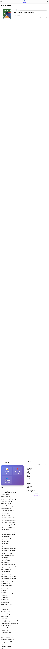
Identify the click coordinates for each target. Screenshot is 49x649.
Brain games (3, 613)
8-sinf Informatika (5, 562)
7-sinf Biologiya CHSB (5, 545)
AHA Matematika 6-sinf (6, 581)
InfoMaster (15, 17)
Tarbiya (28, 487)
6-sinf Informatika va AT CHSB (7, 534)
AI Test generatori (5, 588)
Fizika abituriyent (4, 630)
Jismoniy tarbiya (30, 489)
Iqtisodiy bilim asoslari (31, 491)
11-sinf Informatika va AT (6, 506)
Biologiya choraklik (5, 602)
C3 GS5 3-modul (4, 616)
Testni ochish (43, 18)
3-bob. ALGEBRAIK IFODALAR (7, 510)
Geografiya (29, 486)
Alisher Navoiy (4, 592)
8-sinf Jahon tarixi (5, 567)
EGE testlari (3, 627)
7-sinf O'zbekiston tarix (6, 553)
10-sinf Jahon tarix (5, 503)
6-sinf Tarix (3, 539)
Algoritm (3, 590)
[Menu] (1, 1)
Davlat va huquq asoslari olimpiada (8, 623)
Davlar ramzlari (4, 618)
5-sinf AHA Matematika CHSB (7, 517)
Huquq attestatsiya (5, 646)
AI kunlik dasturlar (4, 583)
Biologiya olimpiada (5, 604)
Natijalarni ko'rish (36, 495)
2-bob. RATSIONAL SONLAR (6, 508)
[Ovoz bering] (18, 10)
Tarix (28, 475)
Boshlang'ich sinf (4, 609)
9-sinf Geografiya (5, 573)
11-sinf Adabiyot (4, 505)
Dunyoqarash (4, 491)
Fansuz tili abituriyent (5, 628)
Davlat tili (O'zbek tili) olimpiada (8, 621)
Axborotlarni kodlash (5, 597)
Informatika (29, 466)
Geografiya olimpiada (6, 642)
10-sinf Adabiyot (4, 494)
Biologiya (29, 473)
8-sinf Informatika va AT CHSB (7, 566)
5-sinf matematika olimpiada (7, 524)
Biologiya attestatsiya (6, 601)
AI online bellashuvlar (5, 585)
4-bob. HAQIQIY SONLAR (6, 512)
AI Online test (4, 587)
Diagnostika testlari (5, 625)
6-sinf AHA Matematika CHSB (7, 527)
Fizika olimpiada (4, 635)
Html (2, 644)
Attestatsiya (4, 595)
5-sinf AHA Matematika (6, 515)
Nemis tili (29, 469)
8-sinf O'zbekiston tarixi (6, 569)
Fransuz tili (29, 483)
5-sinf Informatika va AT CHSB (7, 522)
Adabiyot (29, 478)
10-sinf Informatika (5, 498)
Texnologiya (29, 482)
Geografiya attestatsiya (6, 639)
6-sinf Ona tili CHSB (5, 538)
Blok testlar (3, 606)
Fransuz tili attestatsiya (6, 637)
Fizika (28, 472)
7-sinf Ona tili (4, 557)
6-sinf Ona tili (4, 536)
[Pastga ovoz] (16, 10)
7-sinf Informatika (5, 546)
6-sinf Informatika (5, 531)
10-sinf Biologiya (4, 496)
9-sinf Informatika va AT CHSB (7, 578)
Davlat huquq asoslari (31, 490)
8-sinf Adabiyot (4, 560)
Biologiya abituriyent (5, 599)
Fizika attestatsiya (5, 632)
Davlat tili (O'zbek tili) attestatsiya (8, 620)
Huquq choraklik (4, 648)
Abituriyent (3, 580)
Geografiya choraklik (5, 641)
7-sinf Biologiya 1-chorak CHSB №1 (23, 12)
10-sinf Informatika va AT (6, 501)
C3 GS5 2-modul (4, 614)
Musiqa (28, 484)
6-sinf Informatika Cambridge (7, 532)
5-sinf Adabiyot (4, 513)
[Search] (47, 1)
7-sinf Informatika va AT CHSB (7, 550)
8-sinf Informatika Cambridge (7, 564)
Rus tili (28, 479)
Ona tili (28, 476)
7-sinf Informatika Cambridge (7, 548)
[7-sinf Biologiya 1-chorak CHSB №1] (7, 9)
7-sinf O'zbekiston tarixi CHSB (7, 555)
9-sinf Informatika (5, 574)
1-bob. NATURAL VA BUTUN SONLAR (8, 492)
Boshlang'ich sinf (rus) (6, 611)
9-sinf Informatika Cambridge (7, 576)
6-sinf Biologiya (4, 529)
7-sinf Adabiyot (4, 541)
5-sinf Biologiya (4, 519)
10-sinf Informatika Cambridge (7, 499)
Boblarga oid (4, 608)
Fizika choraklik (4, 634)
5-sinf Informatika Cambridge (7, 520)
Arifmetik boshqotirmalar (6, 594)
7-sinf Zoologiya (4, 559)
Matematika (29, 468)
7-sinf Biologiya (4, 543)
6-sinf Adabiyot (4, 526)
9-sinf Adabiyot (4, 571)
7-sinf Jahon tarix (5, 552)
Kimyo (28, 471)
